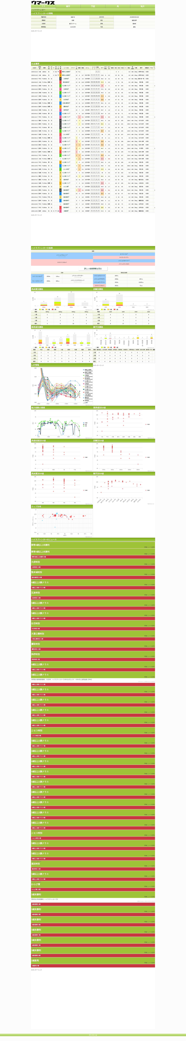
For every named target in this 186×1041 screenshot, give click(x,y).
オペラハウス (123, 254)
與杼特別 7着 (36, 659)
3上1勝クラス (65, 117)
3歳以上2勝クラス (40, 603)
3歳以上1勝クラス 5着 (38, 879)
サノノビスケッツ (37, 281)
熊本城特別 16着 (37, 577)
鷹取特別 (66, 106)
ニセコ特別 (66, 134)
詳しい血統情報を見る (93, 269)
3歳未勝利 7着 (36, 935)
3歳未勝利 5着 (36, 914)
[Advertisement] (93, 45)
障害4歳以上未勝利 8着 (39, 557)
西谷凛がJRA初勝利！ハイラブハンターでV (93, 900)
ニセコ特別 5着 (36, 735)
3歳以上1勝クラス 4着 (38, 725)
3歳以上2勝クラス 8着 (38, 618)
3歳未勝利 (65, 190)
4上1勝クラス (65, 141)
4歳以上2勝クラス (40, 582)
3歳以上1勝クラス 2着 (38, 828)
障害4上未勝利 (66, 71)
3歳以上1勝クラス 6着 (38, 817)
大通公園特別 (65, 103)
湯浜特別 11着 (36, 869)
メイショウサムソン (61, 255)
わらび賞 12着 (36, 889)
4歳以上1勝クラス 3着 (38, 756)
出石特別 (66, 99)
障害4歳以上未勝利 (40, 545)
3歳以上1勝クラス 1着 (38, 684)
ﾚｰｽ (43, 6)
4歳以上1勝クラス (40, 751)
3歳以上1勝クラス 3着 (38, 694)
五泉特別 (66, 89)
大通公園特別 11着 (37, 639)
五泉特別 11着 (36, 598)
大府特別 (66, 78)
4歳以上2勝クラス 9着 (38, 587)
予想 (93, 6)
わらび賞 (66, 186)
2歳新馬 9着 (35, 965)
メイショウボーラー (123, 260)
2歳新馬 (66, 211)
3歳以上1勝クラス (40, 674)
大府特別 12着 (36, 567)
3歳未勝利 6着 (36, 924)
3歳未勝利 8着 (36, 955)
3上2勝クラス (65, 92)
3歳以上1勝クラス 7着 (38, 746)
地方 (143, 6)
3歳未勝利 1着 (36, 904)
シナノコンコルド (37, 276)
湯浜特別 (66, 179)
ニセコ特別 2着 (36, 838)
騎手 (68, 6)
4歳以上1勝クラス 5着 (38, 787)
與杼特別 (66, 110)
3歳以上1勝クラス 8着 (38, 715)
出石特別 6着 (36, 628)
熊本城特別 (66, 82)
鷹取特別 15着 (36, 649)
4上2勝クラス (65, 85)
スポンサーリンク (36, 31)
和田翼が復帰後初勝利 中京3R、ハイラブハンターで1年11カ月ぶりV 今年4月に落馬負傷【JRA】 (93, 680)
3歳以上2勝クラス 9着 (38, 608)
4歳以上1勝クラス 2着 (38, 766)
